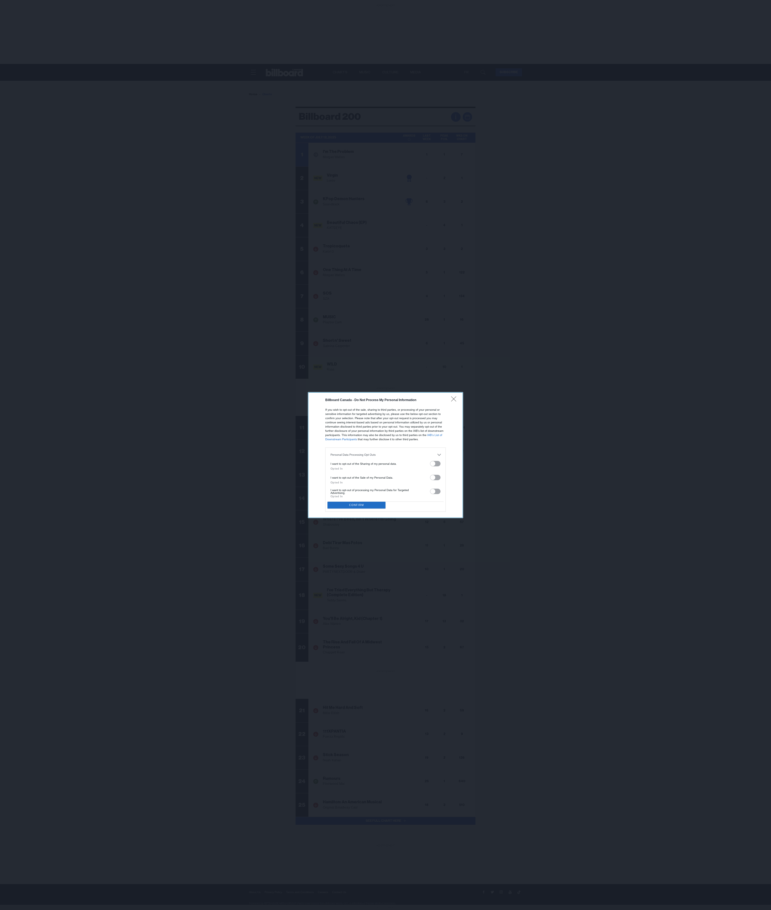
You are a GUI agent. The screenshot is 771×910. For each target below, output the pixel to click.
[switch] (435, 463)
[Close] (455, 400)
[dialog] (385, 455)
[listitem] (385, 455)
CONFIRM (356, 505)
